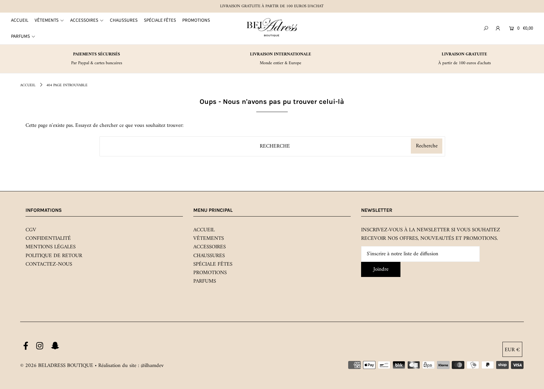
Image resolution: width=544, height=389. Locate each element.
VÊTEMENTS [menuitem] (47, 20)
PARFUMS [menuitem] (20, 36)
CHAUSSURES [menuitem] (124, 20)
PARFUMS (204, 281)
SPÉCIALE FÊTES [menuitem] (160, 20)
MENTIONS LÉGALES (51, 247)
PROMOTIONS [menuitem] (196, 20)
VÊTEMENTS (208, 238)
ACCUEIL (204, 230)
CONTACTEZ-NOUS (49, 264)
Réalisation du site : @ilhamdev (131, 365)
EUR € (512, 350)
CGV (31, 230)
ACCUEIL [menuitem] (19, 20)
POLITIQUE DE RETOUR (54, 256)
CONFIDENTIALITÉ (48, 238)
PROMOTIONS (210, 273)
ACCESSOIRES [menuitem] (84, 20)
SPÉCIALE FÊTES (212, 264)
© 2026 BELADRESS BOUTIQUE (56, 365)
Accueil (28, 85)
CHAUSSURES (209, 256)
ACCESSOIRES (209, 247)
